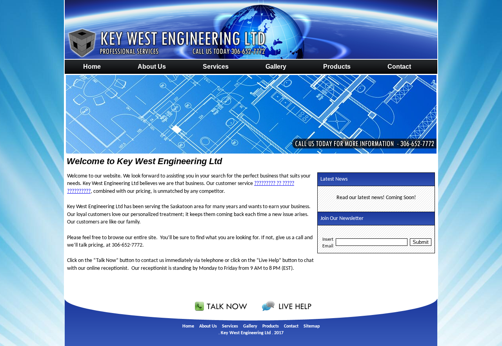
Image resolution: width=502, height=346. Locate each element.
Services (216, 66)
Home (92, 66)
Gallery (276, 66)
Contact (399, 66)
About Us (152, 66)
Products (337, 66)
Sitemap (312, 326)
